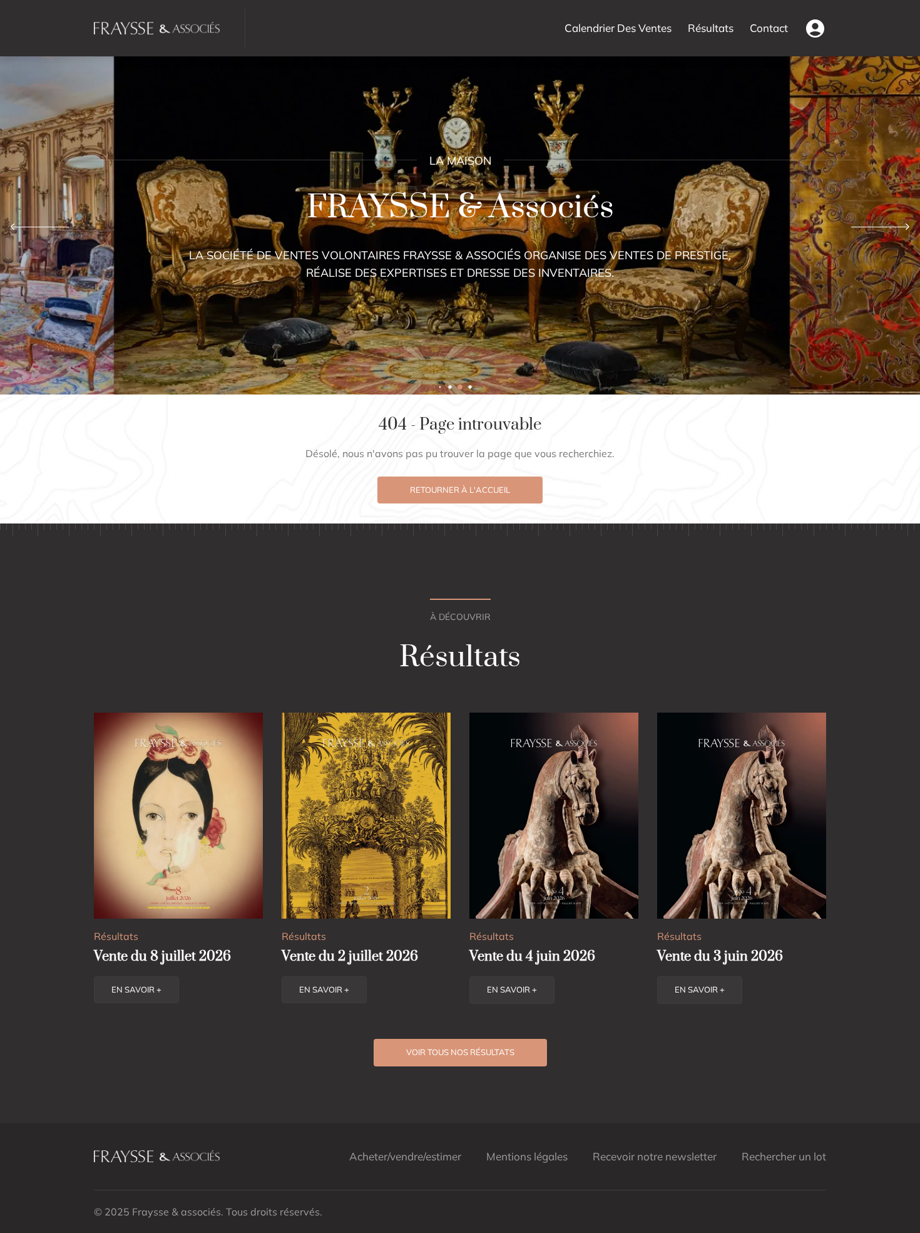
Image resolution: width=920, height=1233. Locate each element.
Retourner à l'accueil (460, 490)
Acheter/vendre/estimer (405, 1156)
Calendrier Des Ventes (618, 27)
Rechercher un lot (784, 1156)
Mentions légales (527, 1156)
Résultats (710, 27)
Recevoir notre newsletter (655, 1156)
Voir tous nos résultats (460, 1052)
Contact (769, 27)
